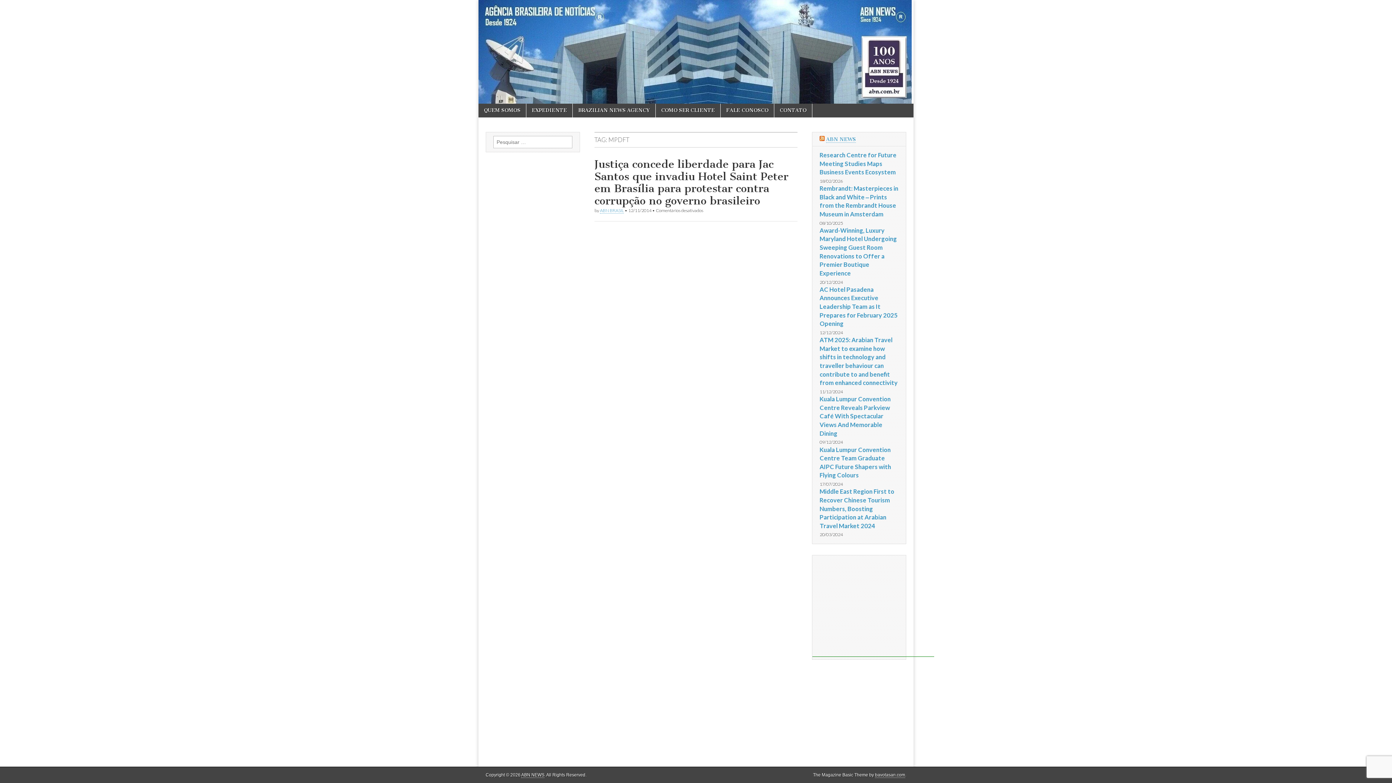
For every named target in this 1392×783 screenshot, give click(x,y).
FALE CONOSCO (747, 110)
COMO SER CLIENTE (688, 110)
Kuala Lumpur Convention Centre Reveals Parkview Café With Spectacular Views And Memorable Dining (855, 416)
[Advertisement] (873, 606)
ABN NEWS (841, 139)
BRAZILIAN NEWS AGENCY (614, 110)
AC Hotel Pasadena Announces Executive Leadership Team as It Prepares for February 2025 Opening (859, 307)
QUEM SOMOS (502, 110)
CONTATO (793, 110)
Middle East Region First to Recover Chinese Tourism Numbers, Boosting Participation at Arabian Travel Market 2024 (857, 509)
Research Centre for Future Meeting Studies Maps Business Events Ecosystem (858, 163)
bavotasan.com (890, 775)
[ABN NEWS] (696, 52)
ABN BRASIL (612, 210)
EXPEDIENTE (549, 110)
